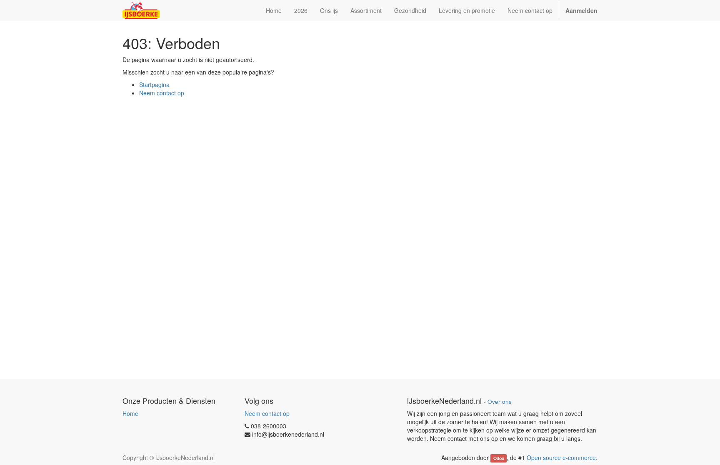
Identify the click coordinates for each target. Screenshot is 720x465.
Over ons (500, 401)
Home (130, 413)
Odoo (498, 458)
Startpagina (154, 84)
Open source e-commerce (561, 457)
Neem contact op (161, 93)
